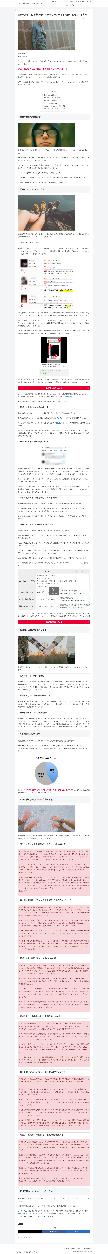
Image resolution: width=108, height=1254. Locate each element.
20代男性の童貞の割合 (51, 103)
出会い (21, 1223)
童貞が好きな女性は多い (51, 95)
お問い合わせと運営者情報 (84, 1248)
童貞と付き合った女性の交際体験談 (54, 106)
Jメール (34, 418)
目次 (51, 91)
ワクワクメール (61, 418)
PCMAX (58, 423)
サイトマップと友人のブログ (67, 1248)
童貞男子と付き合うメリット (52, 100)
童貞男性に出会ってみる (54, 388)
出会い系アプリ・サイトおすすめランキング (33, 1213)
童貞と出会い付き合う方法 (52, 97)
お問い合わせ (67, 396)
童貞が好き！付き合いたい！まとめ (54, 108)
